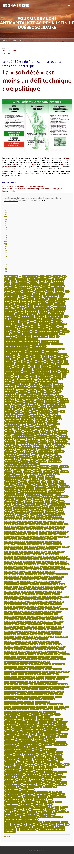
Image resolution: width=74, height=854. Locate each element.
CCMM (35, 326)
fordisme (55, 411)
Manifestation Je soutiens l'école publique (33, 491)
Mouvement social (30, 754)
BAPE (15, 306)
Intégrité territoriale (11, 456)
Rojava (62, 584)
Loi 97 (38, 484)
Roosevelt (8, 587)
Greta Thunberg (20, 439)
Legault (56, 474)
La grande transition (18, 469)
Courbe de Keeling (31, 674)
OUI (66, 524)
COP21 (59, 672)
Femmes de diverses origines (37, 694)
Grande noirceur (47, 434)
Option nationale (36, 524)
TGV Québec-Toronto (44, 812)
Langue (40, 734)
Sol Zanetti (8, 599)
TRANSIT (20, 814)
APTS (42, 294)
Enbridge (32, 682)
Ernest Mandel (26, 384)
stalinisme (8, 607)
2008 (5, 243)
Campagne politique (11, 321)
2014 (5, 231)
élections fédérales (34, 394)
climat (13, 164)
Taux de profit (15, 612)
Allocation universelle (49, 647)
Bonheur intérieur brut (57, 311)
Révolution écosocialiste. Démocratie (34, 579)
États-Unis (21, 692)
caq (18, 662)
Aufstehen (53, 299)
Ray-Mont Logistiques (12, 789)
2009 (5, 241)
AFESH (7, 281)
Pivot (49, 537)
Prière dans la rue (10, 779)
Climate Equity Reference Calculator (16, 669)
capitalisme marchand (30, 324)
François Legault (10, 416)
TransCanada (57, 617)
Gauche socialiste (25, 429)
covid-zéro (40, 361)
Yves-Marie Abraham (41, 637)
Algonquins (57, 644)
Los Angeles (20, 486)
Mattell (47, 499)
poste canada (9, 777)
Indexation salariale (54, 449)
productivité (62, 557)
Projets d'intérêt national (61, 559)
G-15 (40, 424)
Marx (29, 499)
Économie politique (26, 684)
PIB (19, 537)
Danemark (45, 366)
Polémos (40, 549)
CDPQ (47, 662)
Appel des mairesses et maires (21, 294)
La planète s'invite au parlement (51, 469)
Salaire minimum (38, 587)
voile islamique (37, 634)
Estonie (35, 384)
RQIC (15, 587)
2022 (5, 216)
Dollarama (31, 376)
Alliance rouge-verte (57, 284)
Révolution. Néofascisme (57, 797)
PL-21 (36, 767)
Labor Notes (37, 471)
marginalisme (9, 499)
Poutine (15, 554)
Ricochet (22, 584)
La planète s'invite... (11, 734)
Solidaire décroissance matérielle (24, 599)
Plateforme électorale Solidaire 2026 (16, 772)
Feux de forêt (18, 409)
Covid (24, 361)
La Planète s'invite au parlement (50, 732)
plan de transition (50, 539)
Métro (54, 502)
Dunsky (59, 379)
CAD (66, 316)
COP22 (58, 356)
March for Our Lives (11, 276)
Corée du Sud (37, 359)
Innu (34, 451)
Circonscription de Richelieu (36, 667)
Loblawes (23, 481)
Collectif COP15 (57, 344)
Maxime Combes (10, 502)
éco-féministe (46, 386)
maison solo (40, 489)
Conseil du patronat (11, 354)
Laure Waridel (9, 474)
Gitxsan (43, 431)
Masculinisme (38, 499)
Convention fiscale (20, 672)
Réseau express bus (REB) (13, 797)
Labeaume (27, 471)
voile (29, 634)
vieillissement (24, 632)
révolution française (55, 579)
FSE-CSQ (22, 424)
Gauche (15, 707)
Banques (7, 306)
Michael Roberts (29, 504)
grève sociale (21, 441)
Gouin (7, 434)
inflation (28, 451)
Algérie (49, 644)
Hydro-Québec (59, 446)
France (7, 414)
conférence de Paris (49, 349)
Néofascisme (60, 514)
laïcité (56, 471)
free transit (56, 416)
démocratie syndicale (35, 374)
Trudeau (28, 624)
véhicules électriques (54, 629)
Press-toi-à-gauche (52, 554)
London (63, 737)
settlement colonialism (12, 592)
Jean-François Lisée (59, 727)
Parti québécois (10, 532)
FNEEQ (33, 411)
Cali (6, 319)
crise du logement (62, 364)
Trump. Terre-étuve (46, 624)
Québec (63, 562)
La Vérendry (17, 471)
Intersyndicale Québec (50, 454)
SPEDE (50, 604)
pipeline (24, 767)
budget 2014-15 (44, 657)
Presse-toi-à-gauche (11, 557)
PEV (63, 534)
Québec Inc (8, 564)
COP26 (65, 356)
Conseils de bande (38, 354)
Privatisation (48, 779)
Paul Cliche (43, 532)
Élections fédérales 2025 (12, 689)
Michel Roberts (64, 504)
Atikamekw (29, 299)
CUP (31, 366)
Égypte (48, 684)
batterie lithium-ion (59, 306)
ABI (6, 279)
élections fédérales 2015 (50, 394)
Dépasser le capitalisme (52, 374)
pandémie (61, 527)
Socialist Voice (37, 804)
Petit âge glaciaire (54, 534)
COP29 (14, 359)
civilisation (66, 331)
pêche (14, 537)
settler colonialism (27, 592)
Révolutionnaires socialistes (13, 799)
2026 (5, 208)
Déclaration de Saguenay (13, 371)
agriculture (22, 644)
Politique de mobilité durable (14, 774)
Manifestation (39, 739)
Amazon (45, 286)
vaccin (61, 627)
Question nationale (29, 784)
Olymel (53, 759)
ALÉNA (7, 284)
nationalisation (56, 754)
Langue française (50, 734)
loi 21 (55, 481)
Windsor (29, 637)
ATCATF (21, 299)
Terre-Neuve (57, 612)
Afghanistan (43, 642)
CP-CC (48, 361)
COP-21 (23, 356)
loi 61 (61, 481)
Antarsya (7, 291)
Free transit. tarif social (12, 419)
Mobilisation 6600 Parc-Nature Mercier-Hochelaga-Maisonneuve (25, 752)
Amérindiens (9, 289)
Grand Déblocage (34, 434)
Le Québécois (62, 734)
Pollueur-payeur (40, 552)
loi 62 (6, 484)
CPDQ (55, 361)
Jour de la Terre (10, 464)
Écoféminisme (58, 386)
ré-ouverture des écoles (51, 569)
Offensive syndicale (57, 522)
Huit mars (49, 446)
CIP (33, 331)
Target (7, 812)
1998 (5, 262)
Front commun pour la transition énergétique (26, 189)
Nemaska (19, 514)
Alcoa (48, 281)
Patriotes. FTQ (32, 532)
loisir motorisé (9, 486)
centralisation (52, 326)
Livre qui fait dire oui (11, 481)
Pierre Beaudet (14, 767)
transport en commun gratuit (31, 817)
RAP (54, 787)
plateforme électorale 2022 (52, 544)
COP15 (38, 356)
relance (45, 567)
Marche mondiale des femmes (14, 497)
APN (67, 291)
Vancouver (27, 629)
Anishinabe (40, 289)
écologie (29, 389)
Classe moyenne (16, 334)
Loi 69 (19, 484)
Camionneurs (25, 319)
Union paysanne (23, 627)
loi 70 (25, 484)
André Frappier (29, 289)
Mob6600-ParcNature (49, 749)
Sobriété (31, 594)
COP (16, 356)
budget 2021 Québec (11, 316)
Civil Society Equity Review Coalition (48, 331)
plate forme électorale (12, 769)
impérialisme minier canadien (28, 724)
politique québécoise (47, 774)
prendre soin (39, 554)
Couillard (46, 359)
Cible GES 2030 (25, 331)
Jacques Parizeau (27, 459)
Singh (59, 592)
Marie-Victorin (9, 747)
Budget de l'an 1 (57, 657)
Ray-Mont (19, 567)
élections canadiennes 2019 (41, 687)
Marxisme (32, 747)
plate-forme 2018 (26, 769)
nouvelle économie (11, 522)
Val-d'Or (7, 629)
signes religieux (50, 592)
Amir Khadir (19, 289)
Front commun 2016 (26, 702)
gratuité (49, 709)
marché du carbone (61, 497)
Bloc (50, 309)
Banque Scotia (59, 304)
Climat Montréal (10, 336)
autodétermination (21, 304)
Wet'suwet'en (60, 827)
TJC (56, 614)
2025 (5, 210)
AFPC (13, 281)
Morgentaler (9, 754)
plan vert (61, 767)
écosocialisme (23, 391)
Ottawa (60, 524)
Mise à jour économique (57, 507)
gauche (54, 426)
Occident (58, 757)
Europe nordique (46, 384)
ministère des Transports (32, 507)
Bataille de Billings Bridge (43, 306)
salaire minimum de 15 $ (12, 802)
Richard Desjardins (11, 584)
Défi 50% (63, 189)
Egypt (6, 682)
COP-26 (30, 356)
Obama (46, 522)
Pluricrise (66, 547)
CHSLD (7, 331)
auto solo (51, 301)
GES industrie (64, 707)
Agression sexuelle (10, 644)
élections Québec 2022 (46, 396)
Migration (8, 507)
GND (54, 431)
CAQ (64, 324)
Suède (27, 609)
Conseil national (25, 354)
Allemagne (15, 284)
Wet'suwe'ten (20, 637)
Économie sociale (8, 191)
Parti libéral (59, 529)
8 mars (48, 276)
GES (57, 429)
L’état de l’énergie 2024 (25, 739)
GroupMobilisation (47, 714)
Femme (42, 406)
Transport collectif (31, 814)
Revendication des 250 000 (13, 569)
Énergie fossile (9, 399)
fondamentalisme (44, 411)
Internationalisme (10, 454)
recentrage (28, 567)
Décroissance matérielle (41, 371)
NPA (34, 522)
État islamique (63, 401)
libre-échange (50, 476)
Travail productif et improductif (52, 817)
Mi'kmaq (7, 504)
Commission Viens (35, 349)
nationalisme (9, 514)
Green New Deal (41, 436)
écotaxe (32, 391)
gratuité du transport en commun (23, 436)
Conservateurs (51, 354)
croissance (8, 366)
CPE (61, 361)
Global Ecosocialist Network (19, 709)
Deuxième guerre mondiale (57, 369)
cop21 (52, 356)
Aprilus (36, 294)
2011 (5, 237)
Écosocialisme (39, 684)
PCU (30, 534)
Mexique (28, 502)
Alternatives (36, 286)
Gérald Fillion (28, 431)
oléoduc (7, 524)
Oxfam (7, 527)
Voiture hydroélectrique (24, 827)
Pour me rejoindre (39, 850)
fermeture (8, 409)
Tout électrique (9, 814)
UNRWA (41, 627)
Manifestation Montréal (56, 491)
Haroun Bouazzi (22, 444)
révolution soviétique (27, 582)
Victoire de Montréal (11, 632)
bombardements (32, 311)
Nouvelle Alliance (58, 519)
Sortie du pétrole (33, 602)
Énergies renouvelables (56, 689)
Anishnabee (59, 289)
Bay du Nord (42, 654)
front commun (34, 699)
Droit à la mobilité (10, 379)
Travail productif (47, 622)
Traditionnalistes (45, 617)
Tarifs (6, 612)
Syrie (56, 809)
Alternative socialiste (23, 286)
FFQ (44, 409)
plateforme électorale (34, 544)
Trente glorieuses (10, 624)
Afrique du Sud (53, 642)
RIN (28, 584)
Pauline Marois (62, 532)
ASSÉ (61, 296)
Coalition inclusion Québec (50, 341)
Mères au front (38, 502)
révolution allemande (56, 577)
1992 (5, 270)
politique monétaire (26, 552)
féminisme (37, 409)
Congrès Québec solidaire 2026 (14, 351)
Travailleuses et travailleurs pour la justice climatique (21, 819)
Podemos (19, 549)
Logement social (34, 481)
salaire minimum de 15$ (30, 802)
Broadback (42, 314)
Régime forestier (38, 572)
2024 (5, 212)
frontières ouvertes (11, 424)
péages (59, 764)
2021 (5, 218)
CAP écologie (17, 324)
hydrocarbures (9, 449)
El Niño (13, 682)
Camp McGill (36, 319)
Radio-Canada (9, 567)
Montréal (59, 509)
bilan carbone (64, 654)
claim (6, 334)
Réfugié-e (53, 794)
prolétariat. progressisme (58, 782)
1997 (5, 264)
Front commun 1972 (54, 419)
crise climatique (36, 364)
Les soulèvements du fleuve (13, 476)
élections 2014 (26, 687)
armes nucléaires (52, 294)
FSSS (29, 424)
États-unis (33, 404)
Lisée (41, 479)
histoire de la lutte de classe (13, 719)
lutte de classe (64, 486)
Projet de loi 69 (20, 559)
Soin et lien (64, 597)
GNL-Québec (63, 431)
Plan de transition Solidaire (35, 542)
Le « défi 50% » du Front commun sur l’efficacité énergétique (23, 186)
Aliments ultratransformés (32, 647)
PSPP (38, 562)
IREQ (33, 727)
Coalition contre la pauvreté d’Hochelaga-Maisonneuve (22, 341)
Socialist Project (26, 804)
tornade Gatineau (10, 617)
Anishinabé (50, 289)
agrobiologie (33, 281)
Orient (46, 524)
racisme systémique (62, 564)
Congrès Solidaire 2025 (34, 351)
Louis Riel (30, 486)
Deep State (27, 369)
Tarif (13, 812)
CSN (15, 366)
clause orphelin (43, 334)
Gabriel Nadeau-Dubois (52, 424)
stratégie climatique (11, 609)
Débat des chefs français (12, 679)
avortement (19, 654)
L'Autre (7, 469)
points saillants (29, 549)
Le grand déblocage (31, 474)
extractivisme (58, 384)
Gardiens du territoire (42, 426)
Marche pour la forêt (33, 497)
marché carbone (47, 497)
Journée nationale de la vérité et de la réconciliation (21, 466)
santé (14, 589)
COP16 (45, 356)
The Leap (49, 614)
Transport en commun (12, 817)
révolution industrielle (11, 582)
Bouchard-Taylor (21, 314)
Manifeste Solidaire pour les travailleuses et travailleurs (43, 494)
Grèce (29, 439)
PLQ (59, 547)
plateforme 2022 (20, 544)
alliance (23, 284)
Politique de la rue (60, 772)
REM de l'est (60, 567)
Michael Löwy (17, 504)
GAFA (24, 426)
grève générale (64, 439)
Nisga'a (19, 517)
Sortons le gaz (58, 602)
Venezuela (45, 824)
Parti (28, 529)
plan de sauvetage (37, 539)
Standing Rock (18, 607)
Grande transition (60, 434)
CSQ (21, 366)
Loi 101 (51, 484)
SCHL (39, 589)
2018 (5, 224)
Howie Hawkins (38, 446)
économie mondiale (11, 684)
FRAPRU (47, 416)
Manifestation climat (11, 742)
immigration (31, 449)
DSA (47, 379)
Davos (19, 369)
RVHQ (28, 587)
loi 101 (56, 737)
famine (7, 406)
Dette (45, 369)
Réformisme (9, 572)
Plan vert (48, 542)
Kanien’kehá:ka (44, 466)
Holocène (8, 446)
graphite (7, 436)
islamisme (58, 456)
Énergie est (59, 396)
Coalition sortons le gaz (12, 344)
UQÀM (54, 627)
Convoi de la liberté (34, 672)
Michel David (41, 504)
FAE (53, 404)
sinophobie (8, 594)
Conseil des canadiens (51, 351)
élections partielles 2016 (28, 396)
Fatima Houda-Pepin (11, 694)
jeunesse (33, 461)
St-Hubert (64, 807)
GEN (40, 429)
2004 (5, 251)
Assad (22, 296)
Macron (30, 489)
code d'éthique (44, 344)
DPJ (64, 376)
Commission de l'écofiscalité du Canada (51, 829)
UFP (24, 824)
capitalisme (61, 659)
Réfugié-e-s (18, 572)
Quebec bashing (53, 562)
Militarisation (18, 507)
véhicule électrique (39, 629)
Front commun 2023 (42, 702)
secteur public (48, 589)
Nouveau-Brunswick (43, 519)
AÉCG (34, 642)
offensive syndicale (25, 759)
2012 (5, 235)
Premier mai (29, 554)
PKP (54, 537)
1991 (5, 272)
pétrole (7, 537)
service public (59, 589)
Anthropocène (40, 649)
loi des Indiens (60, 484)
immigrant (43, 722)
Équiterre (20, 401)
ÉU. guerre (46, 404)
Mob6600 (8, 509)
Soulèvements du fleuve (19, 604)
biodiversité (30, 164)
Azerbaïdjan (33, 304)
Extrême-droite (9, 386)
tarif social (64, 609)
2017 (5, 226)
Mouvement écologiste (21, 512)
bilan (56, 654)
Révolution (43, 797)
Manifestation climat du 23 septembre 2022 (34, 742)
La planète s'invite (32, 469)
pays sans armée (10, 534)
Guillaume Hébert (61, 441)
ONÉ (14, 524)
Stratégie (19, 809)
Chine (20, 329)
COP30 (21, 674)
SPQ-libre (58, 604)
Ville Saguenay (56, 632)
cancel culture (57, 321)
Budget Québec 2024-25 (54, 316)
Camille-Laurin (14, 319)
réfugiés (27, 572)
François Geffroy (52, 414)
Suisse (33, 609)
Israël (17, 459)
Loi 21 (50, 737)
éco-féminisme (35, 386)
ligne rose (27, 479)
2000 (5, 258)
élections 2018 (9, 394)
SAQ (20, 589)
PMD (6, 549)
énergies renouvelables (52, 399)
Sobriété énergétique (52, 189)
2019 (5, 222)
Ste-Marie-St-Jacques (32, 607)
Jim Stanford (42, 461)
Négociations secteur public (13, 757)
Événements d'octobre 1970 (44, 692)
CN (58, 336)
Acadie (12, 279)
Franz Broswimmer (37, 416)
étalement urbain (51, 401)
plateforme (8, 544)
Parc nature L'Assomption (51, 762)
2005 (5, 249)
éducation (49, 391)
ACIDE (58, 279)
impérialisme (41, 449)
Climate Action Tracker (40, 336)
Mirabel (45, 507)
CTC (26, 366)
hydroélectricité (21, 722)
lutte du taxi (22, 489)
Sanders (7, 589)
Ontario (20, 524)
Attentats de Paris (33, 652)
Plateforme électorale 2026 (13, 547)
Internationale (59, 451)
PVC (44, 562)
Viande (53, 824)
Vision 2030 (21, 634)
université (33, 627)
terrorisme (18, 614)
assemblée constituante (33, 296)
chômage (22, 667)
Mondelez (51, 752)
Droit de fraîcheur (38, 379)
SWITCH (40, 609)
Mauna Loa (55, 499)
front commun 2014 (47, 699)
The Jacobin (40, 614)
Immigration (62, 722)
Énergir (65, 399)
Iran (27, 727)
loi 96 (32, 484)
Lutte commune (41, 486)
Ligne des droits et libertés (13, 479)
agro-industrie (22, 281)
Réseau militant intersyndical (29, 577)
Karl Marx (54, 466)
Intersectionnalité (23, 454)
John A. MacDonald (55, 461)
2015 (5, 229)
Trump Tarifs (16, 824)
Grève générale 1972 (11, 714)
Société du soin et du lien (50, 597)
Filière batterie (53, 409)
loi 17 (49, 481)
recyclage (38, 567)
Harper (40, 717)
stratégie (56, 607)
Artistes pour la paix (11, 296)
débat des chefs (63, 677)
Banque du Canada (46, 304)
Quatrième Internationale (13, 784)
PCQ (25, 534)
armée (62, 294)
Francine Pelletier (31, 414)
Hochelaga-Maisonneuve (61, 444)
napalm (60, 512)
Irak (40, 456)
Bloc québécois (9, 311)
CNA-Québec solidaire (12, 339)
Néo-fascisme (48, 514)
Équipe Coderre (9, 401)
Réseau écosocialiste (11, 577)
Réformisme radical (42, 794)
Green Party (53, 436)
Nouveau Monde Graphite (13, 519)
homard (16, 446)
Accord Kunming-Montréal (37, 279)
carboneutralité (9, 326)
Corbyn (21, 359)
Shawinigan (39, 592)
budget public (40, 316)
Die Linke (8, 376)
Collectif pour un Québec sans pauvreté (17, 346)
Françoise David (23, 416)
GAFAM (30, 426)
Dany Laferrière (10, 369)
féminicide (28, 409)
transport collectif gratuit (54, 619)
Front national (40, 421)
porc (48, 552)
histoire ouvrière (30, 719)
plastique (57, 542)
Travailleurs (58, 622)
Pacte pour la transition (39, 527)
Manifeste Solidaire (11, 744)
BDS (6, 309)
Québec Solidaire (60, 784)
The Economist (29, 614)
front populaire (51, 421)
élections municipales (11, 396)
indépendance (9, 451)
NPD (39, 522)
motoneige (8, 512)
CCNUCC (43, 326)
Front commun (40, 419)
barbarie (21, 306)
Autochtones (9, 304)
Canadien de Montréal (43, 321)
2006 (5, 247)
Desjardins (37, 369)
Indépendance (61, 724)
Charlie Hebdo (45, 664)
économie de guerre (55, 389)
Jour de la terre (50, 729)
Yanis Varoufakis (10, 829)
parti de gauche (37, 529)
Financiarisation (10, 411)
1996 (5, 266)
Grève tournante (33, 441)
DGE (64, 374)
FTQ (35, 424)
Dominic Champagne (44, 376)
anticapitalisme (28, 291)
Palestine (52, 527)
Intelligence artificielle (45, 451)
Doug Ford (56, 376)
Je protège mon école (42, 459)
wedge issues (9, 637)
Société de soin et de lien (13, 597)
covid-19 (31, 361)
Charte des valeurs (58, 664)
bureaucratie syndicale (12, 659)
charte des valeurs (10, 329)
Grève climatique (39, 439)
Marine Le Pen (20, 499)
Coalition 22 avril (32, 339)
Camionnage (25, 659)
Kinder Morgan (21, 732)
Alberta (42, 281)
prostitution (17, 562)
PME (12, 549)
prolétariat (8, 562)
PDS (35, 534)
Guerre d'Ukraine (10, 717)
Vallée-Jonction (17, 629)
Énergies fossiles (37, 399)
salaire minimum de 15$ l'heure (55, 587)
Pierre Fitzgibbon (39, 537)
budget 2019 (59, 314)
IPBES (34, 456)
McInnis (20, 502)
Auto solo (53, 652)
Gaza (35, 429)
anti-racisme (17, 291)
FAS (13, 406)
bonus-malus (9, 314)
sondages (34, 807)
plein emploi (33, 547)
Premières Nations (44, 777)
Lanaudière (64, 471)
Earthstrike (8, 381)
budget (50, 314)
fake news (60, 404)
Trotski (20, 624)
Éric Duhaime (29, 401)
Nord (32, 517)
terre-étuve (37, 612)
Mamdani (49, 489)
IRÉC (45, 456)
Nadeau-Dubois (51, 512)
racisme (50, 564)
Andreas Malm (19, 649)
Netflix (26, 514)
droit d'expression (24, 379)
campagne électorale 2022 (51, 319)
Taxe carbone (21, 812)
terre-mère (46, 612)
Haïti (12, 444)
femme (22, 694)
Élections (58, 391)
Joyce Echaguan (63, 729)
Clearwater (53, 334)
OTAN (53, 524)
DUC (53, 379)
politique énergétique (31, 774)
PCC (19, 534)
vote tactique (38, 827)
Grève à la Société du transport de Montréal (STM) (27, 712)
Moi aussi (50, 509)
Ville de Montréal (44, 632)
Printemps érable (36, 779)
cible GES (15, 331)
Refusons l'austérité (27, 789)
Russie (22, 587)
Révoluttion (28, 799)
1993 (5, 268)
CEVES (37, 664)
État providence (10, 404)
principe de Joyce (25, 557)
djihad (15, 376)
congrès (60, 349)
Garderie (7, 707)
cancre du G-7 (11, 169)
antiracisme (59, 291)
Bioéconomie (37, 309)
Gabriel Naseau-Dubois (12, 426)
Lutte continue (52, 486)
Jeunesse (17, 729)
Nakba (47, 754)
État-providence (22, 404)
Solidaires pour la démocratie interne (48, 599)
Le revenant (8, 737)
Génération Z (9, 431)
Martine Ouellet (21, 747)
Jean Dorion (55, 459)
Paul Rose (52, 532)
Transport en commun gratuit (30, 622)
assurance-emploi (10, 299)
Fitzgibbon (25, 411)
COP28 (7, 359)
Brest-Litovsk (32, 657)
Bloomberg (20, 311)
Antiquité (50, 291)
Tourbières (21, 617)
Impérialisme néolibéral (46, 724)
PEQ (53, 764)
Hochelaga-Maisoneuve (43, 444)
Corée (28, 359)
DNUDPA (23, 376)
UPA (48, 627)
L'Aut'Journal (64, 466)
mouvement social (37, 512)
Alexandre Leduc (58, 281)
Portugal (7, 554)
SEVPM (51, 802)
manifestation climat (11, 491)
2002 (5, 254)
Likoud (35, 479)
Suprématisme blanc (37, 809)
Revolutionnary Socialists (12, 794)
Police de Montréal (51, 549)
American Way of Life (57, 286)
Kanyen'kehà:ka (10, 732)
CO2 (22, 339)
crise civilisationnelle (22, 364)
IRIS (51, 456)
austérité (15, 301)
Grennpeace (8, 439)
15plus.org (56, 276)
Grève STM (34, 714)
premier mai (32, 777)
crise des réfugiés (49, 364)
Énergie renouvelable (23, 399)
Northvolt (40, 517)
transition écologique (11, 619)
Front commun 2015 (11, 702)
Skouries (58, 802)
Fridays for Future (27, 419)
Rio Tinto (35, 584)
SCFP (33, 589)
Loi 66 (13, 484)
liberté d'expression (21, 737)
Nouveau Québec (29, 519)
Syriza (56, 609)
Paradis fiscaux (9, 529)
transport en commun (12, 622)
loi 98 (44, 484)
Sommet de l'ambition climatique (15, 602)
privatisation (37, 557)
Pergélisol (43, 534)
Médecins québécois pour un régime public (18, 749)
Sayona (26, 589)
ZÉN (52, 637)
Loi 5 (43, 481)
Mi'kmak (61, 502)
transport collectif (38, 619)
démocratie (8, 374)
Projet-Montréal (46, 559)
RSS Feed (7, 837)
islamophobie (9, 459)
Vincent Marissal (10, 634)
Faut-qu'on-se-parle (31, 406)
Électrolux (43, 689)
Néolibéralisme (9, 517)
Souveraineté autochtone (38, 604)
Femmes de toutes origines (56, 406)
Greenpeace (63, 436)
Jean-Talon (24, 461)
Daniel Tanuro (55, 366)
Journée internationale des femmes (28, 464)
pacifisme (15, 527)
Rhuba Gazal (55, 582)
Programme (8, 559)
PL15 (66, 537)
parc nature (20, 529)
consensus (8, 672)
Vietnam (33, 632)
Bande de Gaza (30, 654)
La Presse (8, 471)
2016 (5, 227)
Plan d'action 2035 (10, 539)
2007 (5, 245)
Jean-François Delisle (11, 461)
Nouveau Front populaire (53, 517)
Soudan (7, 604)
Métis (47, 502)
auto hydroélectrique (39, 301)
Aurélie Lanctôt (63, 299)
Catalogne (27, 326)
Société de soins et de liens (31, 597)
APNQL (7, 294)
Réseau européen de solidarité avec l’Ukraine (53, 574)
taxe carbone (27, 612)
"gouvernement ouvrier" (30, 276)
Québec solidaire (30, 564)
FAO (61, 692)
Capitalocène (57, 324)
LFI (26, 476)
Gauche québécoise (11, 429)
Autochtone (60, 301)
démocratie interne (21, 374)
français (41, 414)
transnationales (25, 619)
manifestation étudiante (57, 742)
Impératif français (10, 724)
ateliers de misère (10, 652)
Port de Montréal (58, 552)
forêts (62, 411)
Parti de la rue (49, 529)
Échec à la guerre (22, 386)
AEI (63, 279)
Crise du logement (10, 677)
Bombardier (43, 311)
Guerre (51, 441)
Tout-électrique (32, 617)
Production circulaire (50, 557)
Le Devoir (19, 474)
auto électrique (25, 301)
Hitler (31, 444)
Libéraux (40, 476)
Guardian (43, 441)
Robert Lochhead (51, 584)
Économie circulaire (40, 389)
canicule (7, 324)
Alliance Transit (9, 286)
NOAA (26, 517)
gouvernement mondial (18, 434)
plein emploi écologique (47, 547)
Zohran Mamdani (61, 637)
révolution (44, 577)
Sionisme (17, 594)
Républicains (50, 572)
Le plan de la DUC (45, 474)
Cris (66, 361)
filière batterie (9, 697)
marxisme (40, 747)
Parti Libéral (31, 764)
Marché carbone (46, 744)
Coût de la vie (9, 361)
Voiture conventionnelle (52, 634)
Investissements (25, 456)
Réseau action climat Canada (14, 574)
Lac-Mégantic (24, 734)
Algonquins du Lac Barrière (13, 647)
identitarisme (21, 449)
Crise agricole (9, 364)
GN (49, 431)
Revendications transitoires (32, 569)
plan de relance (24, 539)
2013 (5, 233)
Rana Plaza (47, 787)
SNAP (24, 594)
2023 (5, 214)
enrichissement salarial (12, 384)
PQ (21, 554)
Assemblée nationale (50, 296)
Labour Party (48, 471)
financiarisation (35, 697)
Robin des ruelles (40, 799)
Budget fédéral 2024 (27, 316)
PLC (26, 547)
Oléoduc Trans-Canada (41, 759)
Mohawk (42, 509)
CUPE (37, 366)
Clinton (52, 336)
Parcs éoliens (9, 764)
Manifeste (20, 494)
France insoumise (17, 414)
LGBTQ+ (32, 476)
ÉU (39, 404)
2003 (5, 253)
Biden (19, 309)
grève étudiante (50, 712)
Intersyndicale (36, 454)
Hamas (20, 717)
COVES (18, 361)
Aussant (7, 301)
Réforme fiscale (28, 794)
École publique (19, 389)
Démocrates (64, 371)
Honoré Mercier (26, 446)
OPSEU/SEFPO (9, 832)
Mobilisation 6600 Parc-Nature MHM (25, 509)
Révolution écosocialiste (12, 579)
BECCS (12, 309)
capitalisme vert (45, 324)
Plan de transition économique (14, 542)
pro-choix (58, 779)
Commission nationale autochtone (15, 349)
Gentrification (49, 429)
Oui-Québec (28, 762)
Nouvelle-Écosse (24, 522)
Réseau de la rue (31, 574)
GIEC (36, 431)
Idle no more (33, 722)
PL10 (60, 537)
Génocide (19, 431)
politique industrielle (11, 552)
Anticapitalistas (40, 291)
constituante (62, 354)
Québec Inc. (18, 564)
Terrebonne (8, 614)
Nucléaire (50, 757)
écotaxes (41, 391)
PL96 (42, 767)
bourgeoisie (32, 314)
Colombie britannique (38, 346)
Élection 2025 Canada (60, 684)
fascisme (20, 406)
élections (16, 687)
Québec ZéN (42, 564)
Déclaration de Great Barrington (33, 679)
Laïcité (33, 734)
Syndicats (49, 609)
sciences (43, 802)
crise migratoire (24, 677)
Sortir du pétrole (46, 602)
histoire (47, 717)
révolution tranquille (43, 582)
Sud (21, 609)
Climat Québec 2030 (24, 336)
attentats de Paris (41, 299)
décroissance (27, 371)
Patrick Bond (21, 532)
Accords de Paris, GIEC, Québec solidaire (17, 642)
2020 (5, 220)
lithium (48, 479)
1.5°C (42, 276)
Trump (35, 624)
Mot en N (18, 754)
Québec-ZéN (22, 787)
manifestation (59, 489)
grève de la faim (52, 439)
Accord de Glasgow (29, 639)
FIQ (18, 411)
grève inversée (9, 441)
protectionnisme (29, 562)
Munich (40, 754)
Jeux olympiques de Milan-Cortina (33, 729)
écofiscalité (8, 389)
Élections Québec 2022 (30, 689)
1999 (5, 260)
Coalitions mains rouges (29, 344)
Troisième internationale (51, 822)
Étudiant (29, 692)
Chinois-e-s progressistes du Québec (36, 329)
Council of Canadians (58, 359)
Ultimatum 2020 (10, 627)
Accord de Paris (21, 279)
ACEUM (50, 279)
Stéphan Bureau (46, 607)
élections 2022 (21, 394)
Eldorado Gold (22, 682)
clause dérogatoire (30, 334)
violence (60, 824)
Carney (19, 326)
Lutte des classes (10, 489)
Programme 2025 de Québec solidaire (27, 782)
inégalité (7, 727)
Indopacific (19, 451)
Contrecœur (8, 356)
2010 (5, 239)
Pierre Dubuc (27, 537)
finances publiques (22, 697)
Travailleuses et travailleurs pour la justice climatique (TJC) (23, 822)
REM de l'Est (57, 792)
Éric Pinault (39, 401)
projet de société (32, 559)
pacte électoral (25, 527)
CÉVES (61, 326)
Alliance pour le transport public (38, 284)
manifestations (9, 494)
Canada (31, 321)
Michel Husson (52, 504)
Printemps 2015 (23, 779)
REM (51, 567)
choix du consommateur (58, 329)
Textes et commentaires (11, 40)
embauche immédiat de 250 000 (24, 381)
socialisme (56, 594)
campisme (23, 321)
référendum (65, 569)
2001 (5, 256)
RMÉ (42, 584)
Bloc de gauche (60, 309)
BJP (46, 309)
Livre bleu (55, 479)
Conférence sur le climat (53, 669)
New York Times (36, 514)
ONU (27, 524)
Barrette (29, 306)
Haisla (7, 444)
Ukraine (57, 624)
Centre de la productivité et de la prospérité (18, 664)
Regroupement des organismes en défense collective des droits (25, 792)
